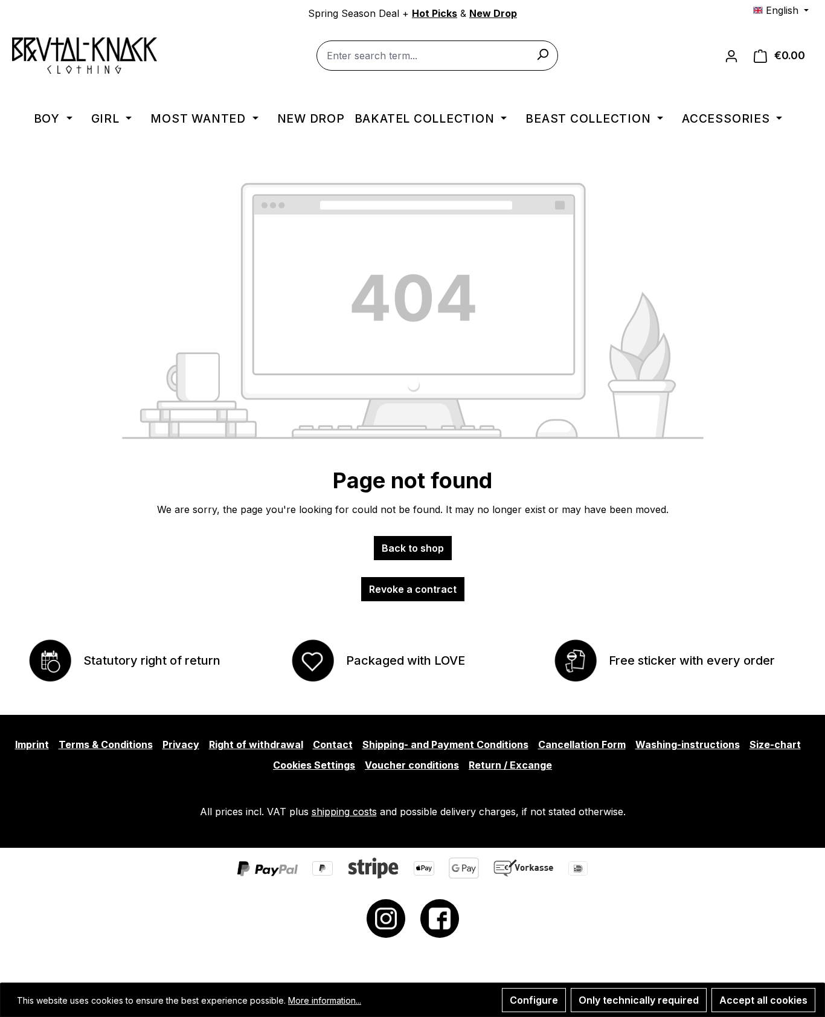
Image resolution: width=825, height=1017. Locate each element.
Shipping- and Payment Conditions (445, 744)
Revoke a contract (413, 589)
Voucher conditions (412, 765)
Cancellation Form (582, 744)
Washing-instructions (687, 744)
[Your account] (731, 56)
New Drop (493, 13)
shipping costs (344, 812)
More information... (324, 1000)
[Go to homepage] (84, 55)
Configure (534, 1000)
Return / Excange (510, 765)
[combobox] (437, 55)
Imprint (32, 744)
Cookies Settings (314, 765)
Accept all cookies (763, 1000)
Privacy (180, 744)
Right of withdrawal (256, 744)
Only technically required (639, 1000)
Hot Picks (434, 13)
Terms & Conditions (106, 744)
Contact (333, 744)
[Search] (542, 53)
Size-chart (775, 744)
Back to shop (413, 548)
